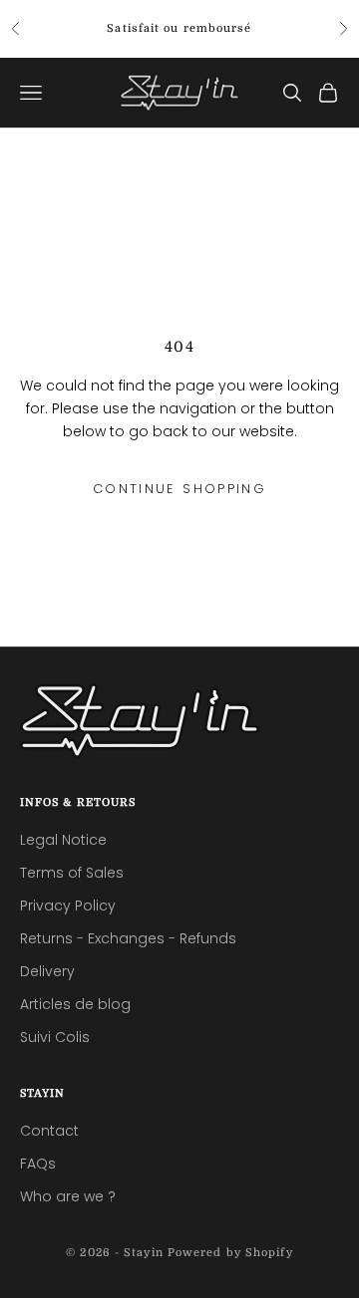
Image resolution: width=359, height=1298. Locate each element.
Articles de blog (75, 1004)
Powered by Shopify (230, 1252)
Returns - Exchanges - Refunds (128, 938)
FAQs (38, 1163)
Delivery (47, 971)
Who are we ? (68, 1196)
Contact (49, 1131)
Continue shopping (179, 488)
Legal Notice (63, 840)
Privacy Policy (68, 905)
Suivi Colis (55, 1037)
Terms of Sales (72, 873)
